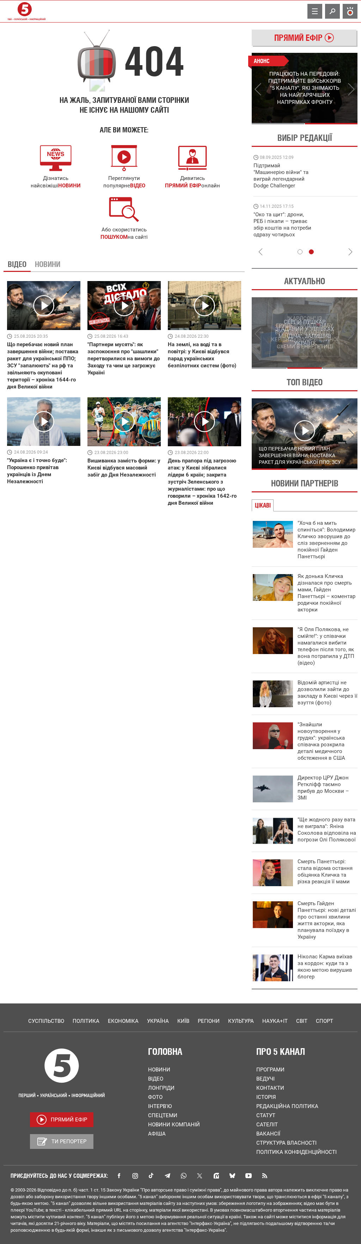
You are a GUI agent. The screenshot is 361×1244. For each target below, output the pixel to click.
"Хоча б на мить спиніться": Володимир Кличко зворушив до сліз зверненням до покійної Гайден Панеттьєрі (326, 540)
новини (69, 185)
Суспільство (46, 1021)
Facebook (119, 1175)
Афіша (157, 1134)
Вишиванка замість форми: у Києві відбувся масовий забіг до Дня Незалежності (123, 468)
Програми (270, 1069)
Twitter (200, 1175)
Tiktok (151, 1175)
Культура (241, 1021)
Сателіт (267, 1124)
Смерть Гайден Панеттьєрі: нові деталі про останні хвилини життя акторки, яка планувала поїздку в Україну (327, 920)
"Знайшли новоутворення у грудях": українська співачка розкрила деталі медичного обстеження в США (321, 741)
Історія (266, 1097)
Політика (86, 1021)
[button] (124, 210)
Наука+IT (275, 1021)
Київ (183, 1021)
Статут (265, 1115)
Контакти (270, 1088)
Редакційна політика (287, 1106)
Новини (159, 1069)
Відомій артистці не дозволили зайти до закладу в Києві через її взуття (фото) (327, 692)
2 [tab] (331, 123)
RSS (264, 1175)
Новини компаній (174, 1124)
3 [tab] (340, 368)
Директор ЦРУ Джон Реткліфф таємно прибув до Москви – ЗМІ (323, 788)
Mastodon (216, 1175)
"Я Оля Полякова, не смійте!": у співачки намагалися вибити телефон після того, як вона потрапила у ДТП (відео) (326, 646)
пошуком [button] (114, 237)
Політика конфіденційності (296, 1152)
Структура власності (286, 1143)
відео (137, 185)
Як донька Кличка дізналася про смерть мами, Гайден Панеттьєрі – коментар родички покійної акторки (326, 593)
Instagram (135, 1175)
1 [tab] (278, 123)
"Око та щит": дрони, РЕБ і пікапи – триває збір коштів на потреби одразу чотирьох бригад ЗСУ (282, 227)
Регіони (209, 1021)
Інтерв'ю (160, 1106)
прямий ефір (183, 185)
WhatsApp (183, 1175)
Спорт (324, 1021)
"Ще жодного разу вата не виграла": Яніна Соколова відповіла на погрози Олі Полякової (327, 829)
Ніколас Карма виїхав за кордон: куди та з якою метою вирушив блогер (325, 966)
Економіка (123, 1021)
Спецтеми (162, 1115)
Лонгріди (161, 1088)
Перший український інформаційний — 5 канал (25, 11)
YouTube (248, 1175)
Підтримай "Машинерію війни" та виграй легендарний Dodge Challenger (280, 175)
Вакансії (268, 1134)
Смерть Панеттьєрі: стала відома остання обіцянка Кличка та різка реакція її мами (325, 871)
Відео (155, 1079)
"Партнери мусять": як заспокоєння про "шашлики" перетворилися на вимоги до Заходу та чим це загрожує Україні (123, 358)
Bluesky (232, 1175)
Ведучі (265, 1079)
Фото (155, 1097)
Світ (301, 1021)
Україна (158, 1021)
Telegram (167, 1175)
